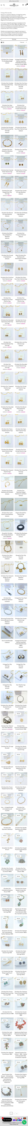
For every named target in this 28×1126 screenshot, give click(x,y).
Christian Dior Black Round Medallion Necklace (7, 235)
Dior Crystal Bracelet (7, 640)
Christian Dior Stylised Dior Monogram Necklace (21, 1101)
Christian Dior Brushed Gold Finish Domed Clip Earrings (7, 129)
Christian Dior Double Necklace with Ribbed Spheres (20, 829)
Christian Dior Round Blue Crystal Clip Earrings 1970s (20, 973)
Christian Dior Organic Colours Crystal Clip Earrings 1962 (21, 1076)
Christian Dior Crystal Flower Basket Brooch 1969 (21, 1013)
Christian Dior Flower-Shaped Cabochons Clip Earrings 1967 (7, 993)
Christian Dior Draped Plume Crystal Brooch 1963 (21, 849)
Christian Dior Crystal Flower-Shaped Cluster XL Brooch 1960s (7, 870)
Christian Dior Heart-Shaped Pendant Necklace (20, 788)
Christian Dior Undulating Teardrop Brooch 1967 (7, 890)
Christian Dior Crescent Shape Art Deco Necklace (7, 577)
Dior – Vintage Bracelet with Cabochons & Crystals (7, 809)
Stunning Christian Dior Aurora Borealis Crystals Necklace (7, 620)
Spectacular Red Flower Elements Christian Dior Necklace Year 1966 (21, 1034)
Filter (14, 39)
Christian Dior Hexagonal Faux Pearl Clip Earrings (20, 299)
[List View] (3, 42)
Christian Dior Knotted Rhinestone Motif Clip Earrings (7, 84)
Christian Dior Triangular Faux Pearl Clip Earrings (7, 299)
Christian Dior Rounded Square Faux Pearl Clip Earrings (7, 321)
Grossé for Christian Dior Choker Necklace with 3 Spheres (7, 535)
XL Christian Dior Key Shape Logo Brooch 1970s (7, 973)
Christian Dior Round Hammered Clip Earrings (20, 408)
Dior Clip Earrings (20, 685)
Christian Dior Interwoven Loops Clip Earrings (7, 366)
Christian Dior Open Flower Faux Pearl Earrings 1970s (21, 952)
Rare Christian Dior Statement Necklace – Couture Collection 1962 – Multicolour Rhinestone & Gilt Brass (7, 1103)
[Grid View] (1, 42)
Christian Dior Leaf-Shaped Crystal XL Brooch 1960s (7, 1034)
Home (2, 8)
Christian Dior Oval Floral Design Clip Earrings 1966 (7, 910)
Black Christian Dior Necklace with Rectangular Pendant (20, 257)
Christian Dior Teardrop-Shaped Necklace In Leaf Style (20, 492)
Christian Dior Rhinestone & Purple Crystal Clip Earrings (20, 107)
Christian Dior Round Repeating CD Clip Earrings (20, 768)
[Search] (4, 5)
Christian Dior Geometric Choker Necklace (21, 809)
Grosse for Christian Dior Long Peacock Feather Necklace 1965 (7, 932)
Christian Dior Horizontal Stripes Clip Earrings (7, 343)
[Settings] (23, 5)
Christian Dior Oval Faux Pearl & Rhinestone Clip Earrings (21, 84)
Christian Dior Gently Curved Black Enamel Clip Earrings (20, 748)
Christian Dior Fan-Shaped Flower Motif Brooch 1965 (20, 870)
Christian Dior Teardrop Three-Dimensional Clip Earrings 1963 (21, 993)
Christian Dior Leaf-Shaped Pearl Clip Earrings (7, 192)
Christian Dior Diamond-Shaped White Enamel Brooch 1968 (20, 727)
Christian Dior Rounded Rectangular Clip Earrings (7, 408)
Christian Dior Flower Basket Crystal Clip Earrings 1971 (20, 890)
